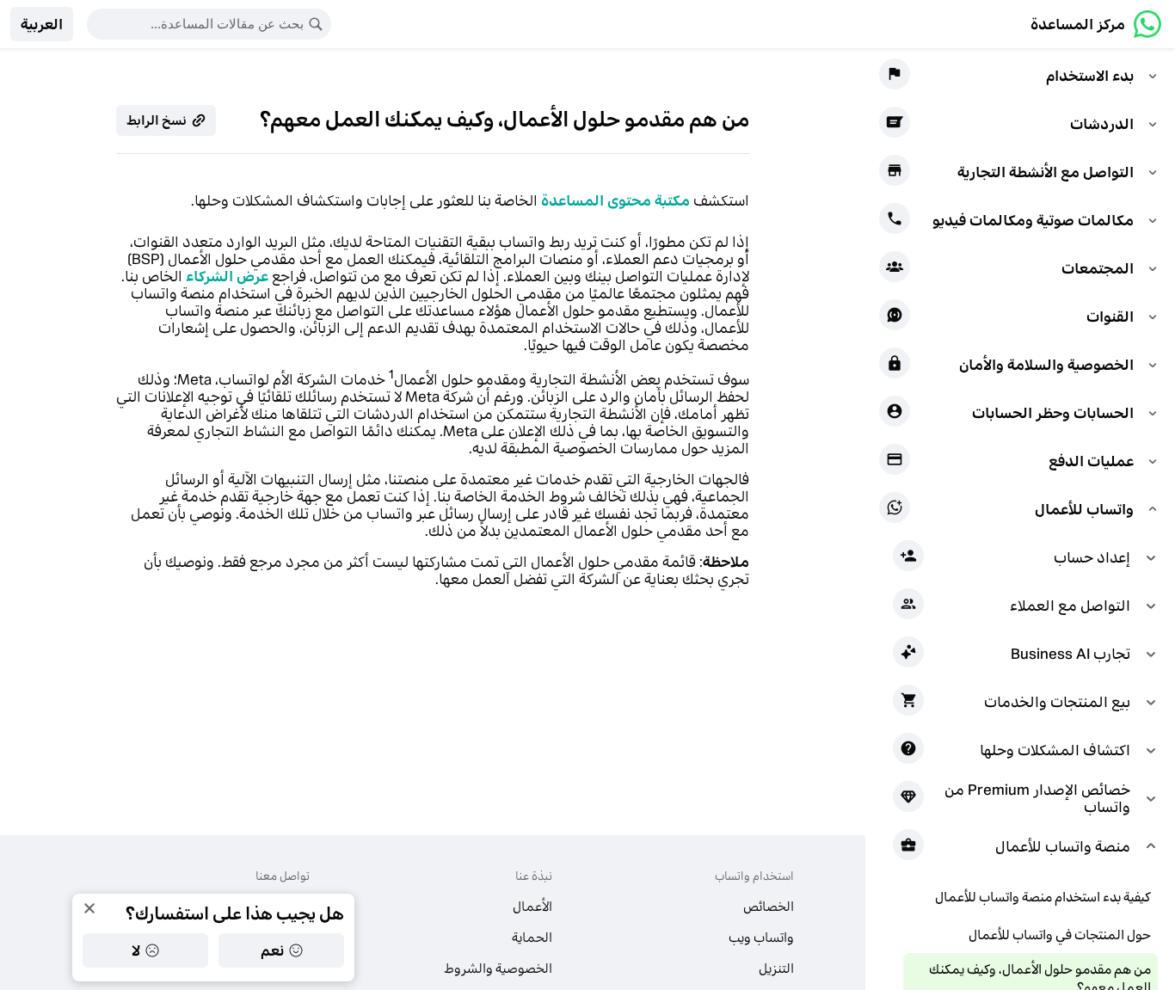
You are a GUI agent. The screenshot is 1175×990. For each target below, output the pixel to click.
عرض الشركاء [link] (227, 276)
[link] (1095, 24)
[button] (41, 24)
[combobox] (198, 24)
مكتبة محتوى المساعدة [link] (615, 200)
